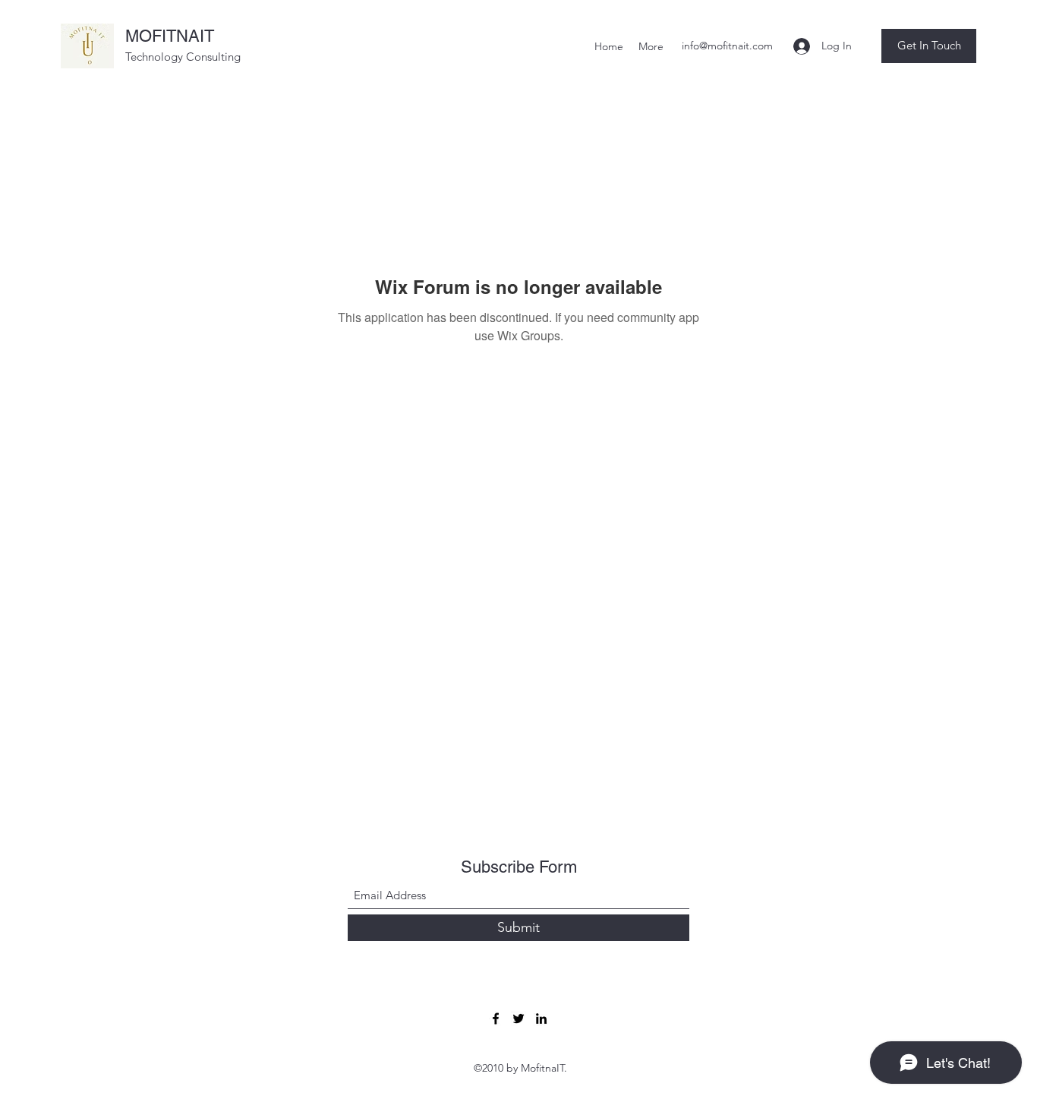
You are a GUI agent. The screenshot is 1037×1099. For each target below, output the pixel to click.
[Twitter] (518, 1018)
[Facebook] (495, 1018)
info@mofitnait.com (727, 45)
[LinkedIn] (541, 1018)
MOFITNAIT (169, 36)
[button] (928, 46)
